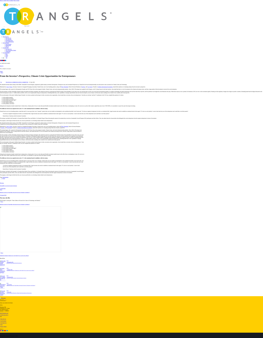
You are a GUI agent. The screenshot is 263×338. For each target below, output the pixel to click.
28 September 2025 (10, 262)
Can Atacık (89, 86)
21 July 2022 (9, 292)
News (2, 72)
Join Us (1, 66)
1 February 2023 (9, 269)
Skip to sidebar (10, 0)
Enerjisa (83, 86)
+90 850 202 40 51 (4, 315)
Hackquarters (5, 177)
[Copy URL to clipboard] (13, 180)
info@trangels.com (4, 313)
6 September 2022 (10, 277)
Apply (1, 71)
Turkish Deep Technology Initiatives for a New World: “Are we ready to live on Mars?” (14, 255)
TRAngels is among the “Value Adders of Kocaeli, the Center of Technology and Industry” (15, 204)
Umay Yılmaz (9, 86)
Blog (7, 260)
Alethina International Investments (105, 86)
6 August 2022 (9, 284)
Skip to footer (16, 0)
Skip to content (3, 0)
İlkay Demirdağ (64, 86)
